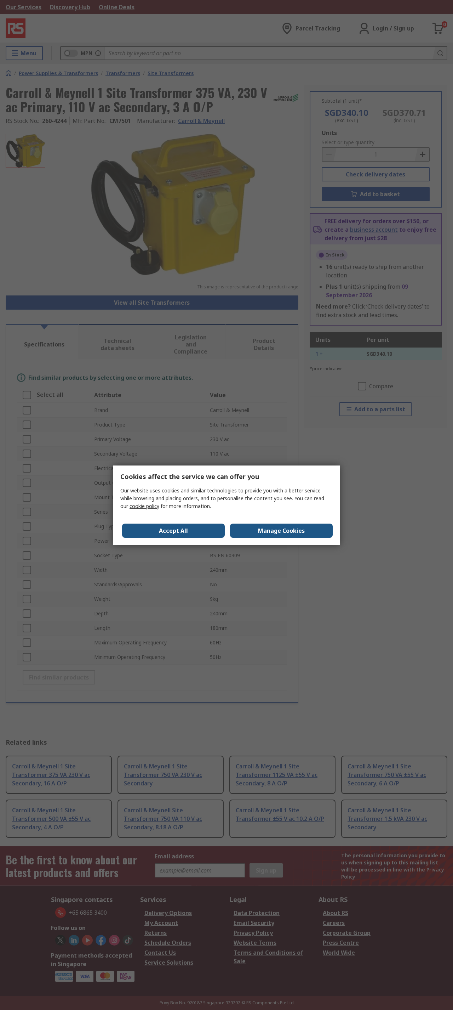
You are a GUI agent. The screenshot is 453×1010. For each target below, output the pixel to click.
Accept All (173, 531)
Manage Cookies (281, 531)
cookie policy (144, 506)
